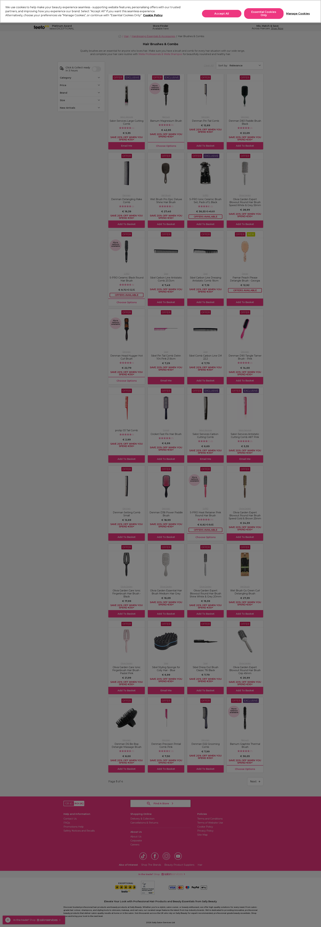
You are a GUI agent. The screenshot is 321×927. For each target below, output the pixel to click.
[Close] (315, 11)
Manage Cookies (296, 13)
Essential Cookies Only (263, 13)
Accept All (221, 13)
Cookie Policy (153, 15)
